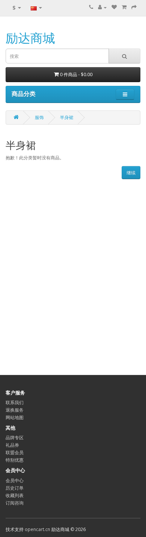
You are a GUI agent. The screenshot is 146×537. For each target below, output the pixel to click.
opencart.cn (37, 529)
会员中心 (15, 480)
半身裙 (66, 117)
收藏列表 (15, 495)
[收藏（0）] (114, 7)
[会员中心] (102, 7)
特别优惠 (15, 460)
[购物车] (124, 7)
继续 (131, 172)
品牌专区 (15, 437)
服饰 (39, 117)
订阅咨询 (15, 503)
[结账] (134, 7)
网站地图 (15, 417)
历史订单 (15, 488)
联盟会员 (15, 452)
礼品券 (12, 445)
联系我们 (15, 402)
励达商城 (30, 37)
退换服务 (15, 410)
